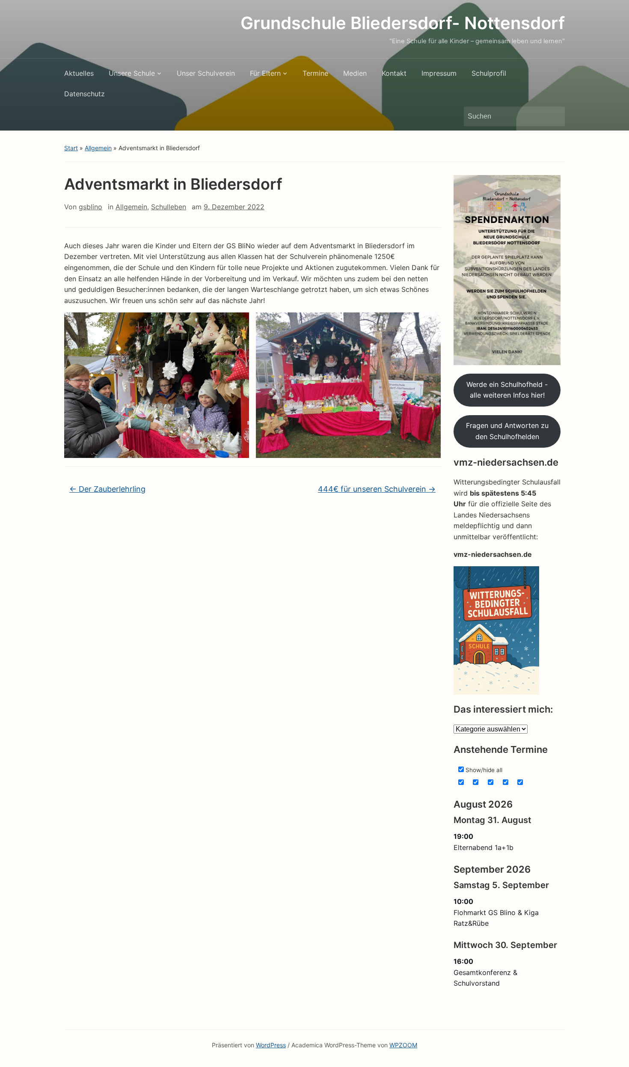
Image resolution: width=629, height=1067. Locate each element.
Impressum (439, 73)
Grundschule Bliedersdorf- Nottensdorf (402, 22)
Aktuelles (79, 73)
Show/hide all (483, 770)
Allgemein (98, 148)
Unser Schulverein (206, 73)
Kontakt (394, 73)
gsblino (90, 206)
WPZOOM (403, 1045)
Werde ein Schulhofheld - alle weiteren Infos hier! (507, 390)
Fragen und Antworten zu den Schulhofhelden (507, 431)
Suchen (554, 116)
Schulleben (168, 206)
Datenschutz (84, 93)
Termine (315, 73)
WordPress (271, 1045)
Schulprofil (489, 73)
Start (71, 148)
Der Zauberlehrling (107, 488)
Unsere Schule (132, 73)
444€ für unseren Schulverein (377, 488)
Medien (355, 73)
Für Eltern (265, 73)
